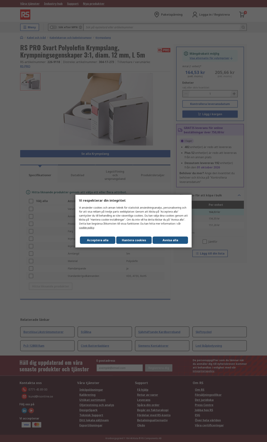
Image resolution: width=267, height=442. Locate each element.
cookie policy (86, 227)
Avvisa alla (170, 240)
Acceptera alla (97, 240)
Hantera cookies (134, 240)
